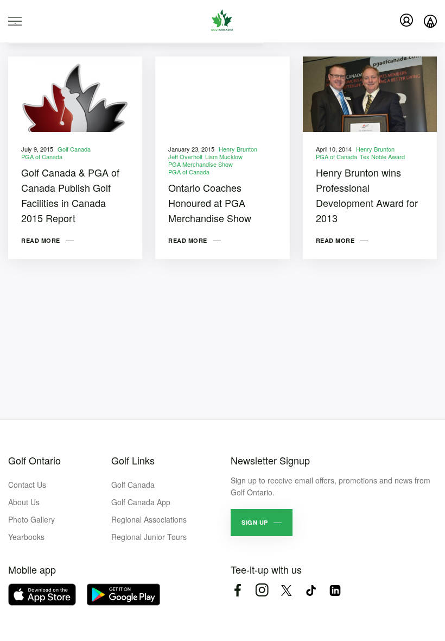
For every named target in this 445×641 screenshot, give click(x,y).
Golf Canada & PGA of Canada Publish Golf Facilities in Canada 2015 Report (70, 195)
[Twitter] (286, 590)
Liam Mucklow (224, 156)
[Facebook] (237, 590)
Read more (40, 240)
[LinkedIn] (335, 590)
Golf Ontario (34, 460)
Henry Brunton (238, 149)
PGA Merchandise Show (200, 164)
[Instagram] (262, 590)
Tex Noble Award (382, 156)
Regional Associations (149, 519)
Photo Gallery (31, 519)
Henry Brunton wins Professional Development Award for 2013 (367, 195)
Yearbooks (26, 536)
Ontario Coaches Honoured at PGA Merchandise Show (209, 202)
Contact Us (27, 484)
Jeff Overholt (185, 156)
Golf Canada (74, 149)
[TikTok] (310, 590)
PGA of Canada (41, 156)
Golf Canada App (140, 502)
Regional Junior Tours (149, 536)
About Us (24, 502)
